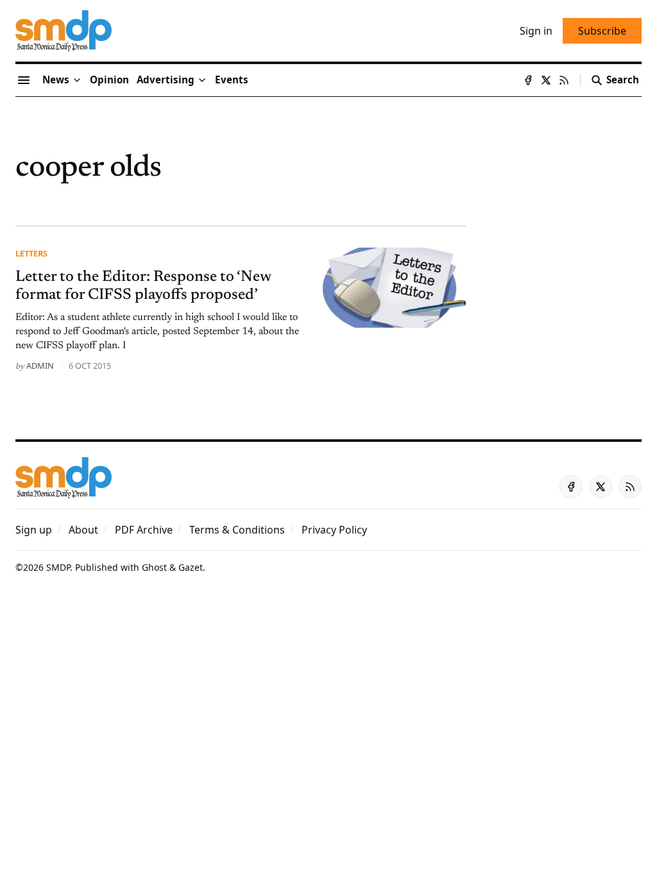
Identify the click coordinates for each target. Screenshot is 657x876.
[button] (165, 80)
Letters (31, 253)
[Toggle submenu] (77, 80)
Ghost (154, 567)
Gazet (190, 567)
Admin (40, 365)
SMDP (58, 567)
